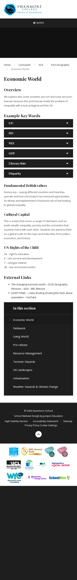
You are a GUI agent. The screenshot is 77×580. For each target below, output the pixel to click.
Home (7, 64)
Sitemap (67, 421)
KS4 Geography (60, 64)
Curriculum (25, 64)
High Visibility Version (16, 421)
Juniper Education (53, 416)
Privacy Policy (32, 425)
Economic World (20, 69)
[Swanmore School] (24, 9)
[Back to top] (38, 434)
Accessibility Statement (45, 421)
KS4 (41, 64)
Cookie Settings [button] (48, 425)
